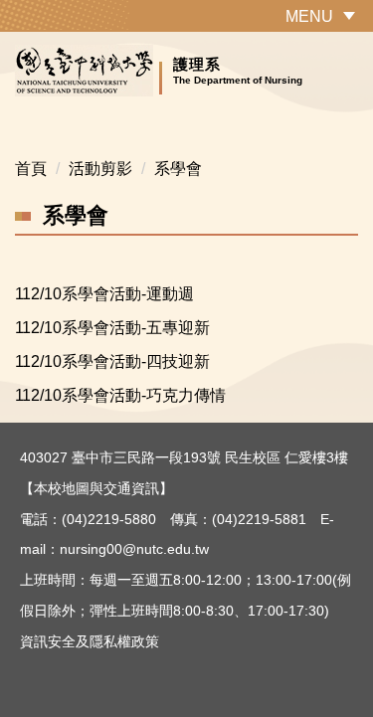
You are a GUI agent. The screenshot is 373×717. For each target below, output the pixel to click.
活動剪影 (100, 168)
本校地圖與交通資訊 (96, 488)
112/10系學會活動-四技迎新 (112, 361)
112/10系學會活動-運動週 (104, 293)
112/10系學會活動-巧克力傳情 (120, 395)
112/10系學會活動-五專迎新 (112, 327)
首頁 (31, 168)
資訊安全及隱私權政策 (89, 641)
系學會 (178, 168)
